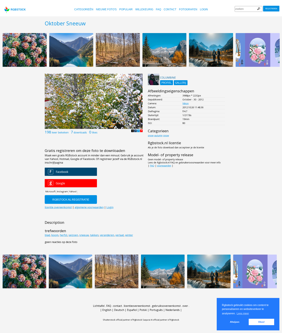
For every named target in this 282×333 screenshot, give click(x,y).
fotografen (188, 9)
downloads (80, 132)
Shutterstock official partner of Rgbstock (122, 319)
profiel (166, 82)
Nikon (185, 103)
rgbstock (18, 9)
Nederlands (172, 310)
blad (47, 235)
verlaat (119, 235)
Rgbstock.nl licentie (164, 142)
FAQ (158, 9)
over (185, 306)
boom (54, 235)
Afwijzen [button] (234, 322)
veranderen (107, 235)
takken (94, 235)
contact (170, 9)
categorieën (83, 9)
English (106, 310)
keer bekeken (60, 132)
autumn (158, 135)
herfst (63, 235)
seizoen (73, 235)
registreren (271, 8)
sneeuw (84, 235)
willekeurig (144, 9)
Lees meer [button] (243, 313)
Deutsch (119, 310)
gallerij (180, 82)
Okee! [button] (261, 322)
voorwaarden (164, 165)
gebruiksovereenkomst (166, 306)
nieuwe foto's (106, 9)
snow (151, 135)
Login (204, 9)
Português (156, 310)
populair (126, 9)
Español (132, 310)
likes (94, 132)
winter (129, 235)
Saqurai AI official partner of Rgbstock (161, 319)
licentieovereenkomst (137, 306)
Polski (143, 310)
